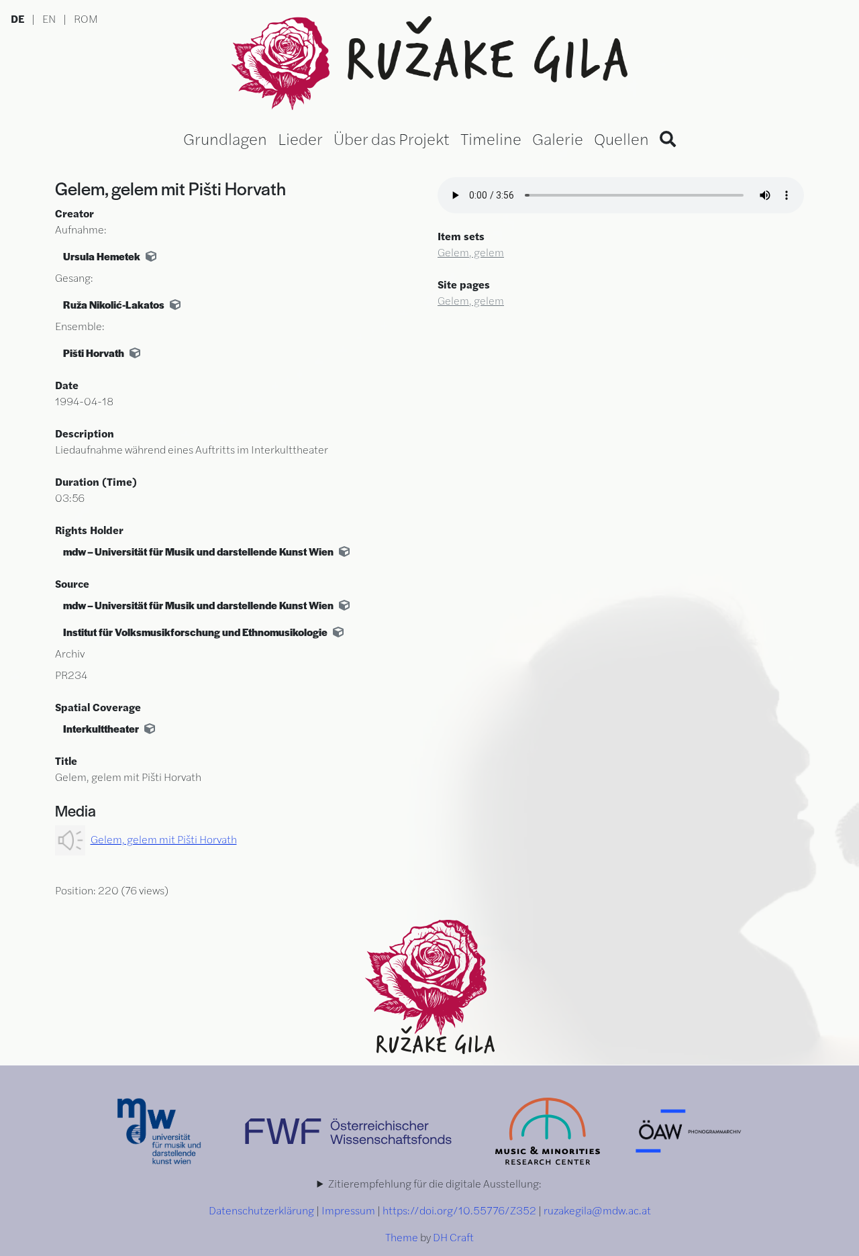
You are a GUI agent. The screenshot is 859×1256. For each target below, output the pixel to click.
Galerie (557, 138)
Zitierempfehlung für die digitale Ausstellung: (435, 1183)
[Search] (667, 138)
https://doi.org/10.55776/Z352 (459, 1210)
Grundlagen (225, 138)
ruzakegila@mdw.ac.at (597, 1210)
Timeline (490, 138)
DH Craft (453, 1237)
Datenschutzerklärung (261, 1210)
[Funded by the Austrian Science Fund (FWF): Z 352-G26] (349, 1129)
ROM (86, 18)
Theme (401, 1237)
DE (17, 18)
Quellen (621, 138)
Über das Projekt (392, 138)
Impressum (348, 1210)
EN (49, 18)
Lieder (300, 138)
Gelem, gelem (471, 252)
